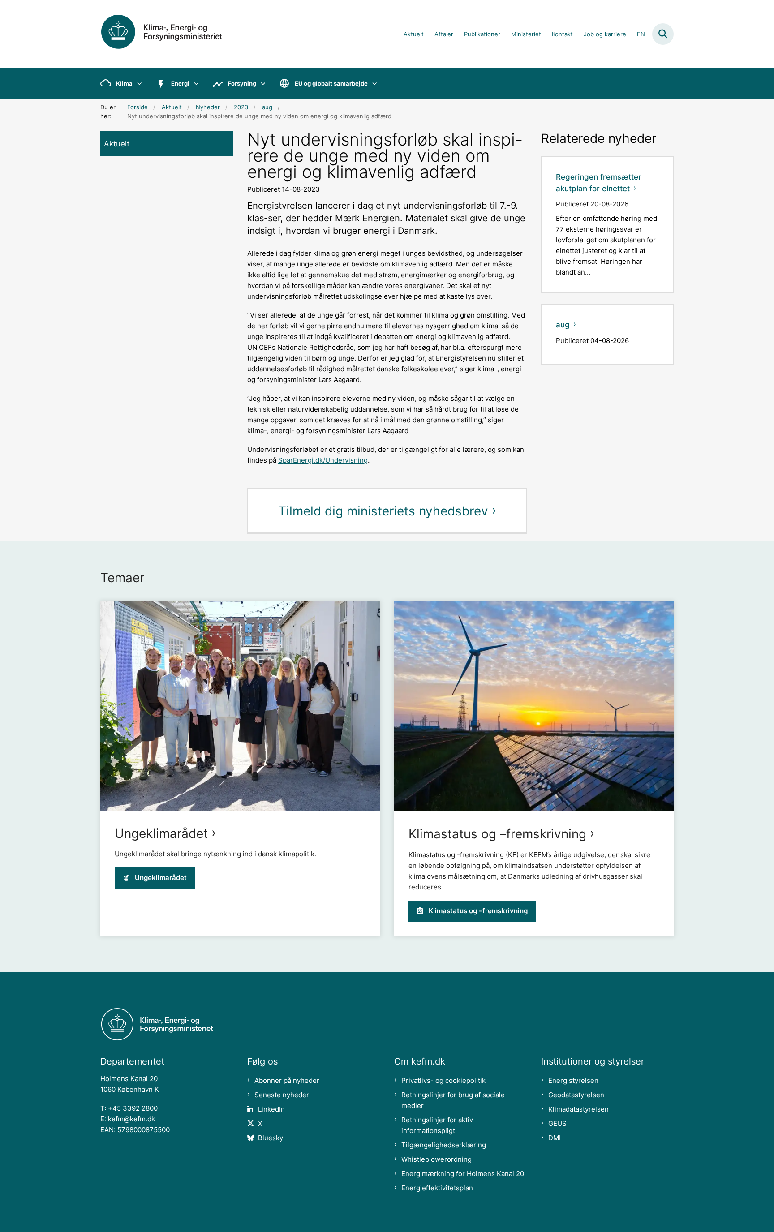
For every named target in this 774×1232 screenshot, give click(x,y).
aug (563, 324)
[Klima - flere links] (137, 83)
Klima (124, 83)
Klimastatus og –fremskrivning (497, 833)
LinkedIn (271, 1109)
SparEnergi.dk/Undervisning (323, 460)
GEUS (557, 1123)
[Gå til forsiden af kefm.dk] (172, 33)
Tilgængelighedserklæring (443, 1145)
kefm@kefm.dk (131, 1119)
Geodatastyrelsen (576, 1094)
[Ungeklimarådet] (240, 706)
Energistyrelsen (573, 1080)
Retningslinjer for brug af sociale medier (453, 1100)
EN (641, 34)
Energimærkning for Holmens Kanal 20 (462, 1173)
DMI (554, 1137)
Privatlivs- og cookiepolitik (443, 1080)
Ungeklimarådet (161, 833)
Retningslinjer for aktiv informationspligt (437, 1125)
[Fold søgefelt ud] (663, 34)
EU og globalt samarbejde (331, 83)
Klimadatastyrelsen (578, 1109)
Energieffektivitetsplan (437, 1188)
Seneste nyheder (281, 1094)
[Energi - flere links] (194, 83)
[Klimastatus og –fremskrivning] (534, 706)
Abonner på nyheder (286, 1080)
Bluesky (270, 1137)
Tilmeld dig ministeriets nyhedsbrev (383, 511)
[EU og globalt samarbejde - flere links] (372, 83)
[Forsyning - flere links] (261, 83)
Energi (180, 83)
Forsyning (242, 83)
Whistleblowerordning (436, 1159)
